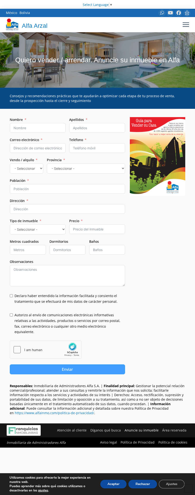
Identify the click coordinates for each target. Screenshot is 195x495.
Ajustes (171, 484)
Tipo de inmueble (24, 221)
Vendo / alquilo (22, 160)
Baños (94, 241)
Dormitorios (58, 241)
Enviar (67, 369)
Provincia (54, 160)
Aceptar (113, 484)
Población (17, 180)
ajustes (43, 490)
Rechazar (143, 484)
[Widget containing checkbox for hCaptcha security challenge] (46, 350)
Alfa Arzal (35, 25)
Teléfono (76, 140)
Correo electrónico (24, 140)
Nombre (16, 119)
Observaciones (21, 261)
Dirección (17, 200)
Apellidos (76, 119)
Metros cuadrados (24, 241)
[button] (186, 24)
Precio (74, 221)
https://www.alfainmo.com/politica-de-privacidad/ (54, 413)
